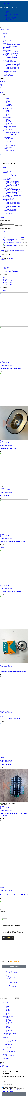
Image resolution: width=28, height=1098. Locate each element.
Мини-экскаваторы (8, 60)
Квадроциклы (6, 47)
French (8, 13)
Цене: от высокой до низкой (10, 271)
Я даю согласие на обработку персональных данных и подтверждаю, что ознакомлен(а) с (13, 1089)
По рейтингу (6, 267)
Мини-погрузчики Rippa (12, 57)
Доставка (7, 975)
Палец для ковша (6, 764)
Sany (4, 36)
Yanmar (5, 39)
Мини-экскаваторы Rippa (13, 67)
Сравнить (5, 1059)
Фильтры (2, 256)
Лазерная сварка (7, 49)
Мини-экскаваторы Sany (12, 68)
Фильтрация (18, 225)
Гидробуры (9, 72)
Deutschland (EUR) (11, 18)
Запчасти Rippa (13, 46)
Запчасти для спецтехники (13, 44)
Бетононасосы (7, 40)
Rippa (4, 34)
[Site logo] (6, 26)
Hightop (8, 100)
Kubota (5, 33)
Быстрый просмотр (5, 362)
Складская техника (8, 75)
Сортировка (3, 259)
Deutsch (8, 11)
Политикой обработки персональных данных (12, 1090)
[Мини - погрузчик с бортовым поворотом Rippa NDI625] (7, 241)
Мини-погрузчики (8, 54)
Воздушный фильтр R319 (8, 448)
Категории (3, 167)
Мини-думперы (7, 50)
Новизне (5, 268)
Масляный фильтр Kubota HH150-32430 (13, 671)
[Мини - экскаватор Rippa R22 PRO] (13, 244)
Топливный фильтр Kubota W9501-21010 (14, 895)
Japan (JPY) (9, 20)
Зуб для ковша (5, 495)
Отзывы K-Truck (10, 145)
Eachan (8, 107)
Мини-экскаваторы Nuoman (13, 65)
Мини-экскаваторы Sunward (13, 70)
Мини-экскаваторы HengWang (14, 63)
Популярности (7, 265)
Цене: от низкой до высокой (10, 270)
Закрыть (2, 217)
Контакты (7, 978)
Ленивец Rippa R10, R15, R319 (10, 591)
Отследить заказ (9, 974)
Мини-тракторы (7, 58)
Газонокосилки (7, 42)
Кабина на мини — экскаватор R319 (12, 541)
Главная (2, 250)
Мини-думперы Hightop (12, 51)
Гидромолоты (9, 74)
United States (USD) (11, 17)
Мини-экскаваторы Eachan (13, 61)
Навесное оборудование (9, 71)
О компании (8, 971)
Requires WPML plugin (12, 14)
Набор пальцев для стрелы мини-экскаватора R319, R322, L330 (11, 718)
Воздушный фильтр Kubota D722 (11, 368)
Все (4, 277)
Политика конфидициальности (14, 993)
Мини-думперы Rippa (12, 53)
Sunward (5, 37)
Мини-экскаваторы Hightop (13, 64)
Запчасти (5, 43)
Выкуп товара (10, 150)
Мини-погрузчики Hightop (13, 56)
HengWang (6, 32)
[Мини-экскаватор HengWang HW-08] (13, 237)
